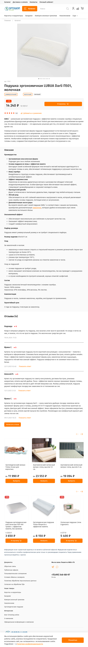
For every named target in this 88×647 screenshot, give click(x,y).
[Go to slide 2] (40, 78)
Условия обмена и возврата (14, 577)
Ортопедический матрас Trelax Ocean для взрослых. (15, 467)
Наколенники (64, 16)
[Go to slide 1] (38, 78)
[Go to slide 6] (46, 78)
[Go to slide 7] (47, 78)
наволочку (37, 208)
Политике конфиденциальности (30, 644)
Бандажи (29, 16)
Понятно (72, 640)
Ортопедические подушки (13, 607)
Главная (7, 20)
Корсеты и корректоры (13, 16)
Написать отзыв (12, 424)
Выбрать (16, 481)
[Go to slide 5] (44, 78)
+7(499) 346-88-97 (61, 574)
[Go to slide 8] (49, 78)
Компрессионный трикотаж (14, 600)
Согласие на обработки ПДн (14, 584)
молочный (27, 94)
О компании (8, 618)
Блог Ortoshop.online (11, 615)
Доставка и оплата (20, 2)
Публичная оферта (11, 570)
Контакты (33, 2)
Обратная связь (10, 566)
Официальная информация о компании (19, 622)
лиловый (37, 94)
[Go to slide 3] (41, 78)
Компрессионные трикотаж (46, 16)
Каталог (7, 2)
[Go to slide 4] (43, 78)
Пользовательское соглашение (15, 573)
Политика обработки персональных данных (20, 581)
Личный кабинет (46, 2)
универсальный (10, 94)
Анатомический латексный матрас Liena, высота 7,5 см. (44, 467)
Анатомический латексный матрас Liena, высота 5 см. (71, 466)
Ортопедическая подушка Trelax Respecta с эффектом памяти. (43, 524)
